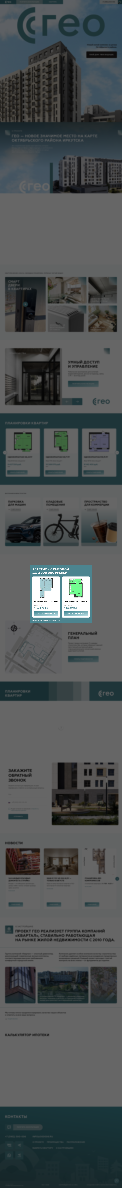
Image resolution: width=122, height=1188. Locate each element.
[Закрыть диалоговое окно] (119, 3)
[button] (76, 613)
